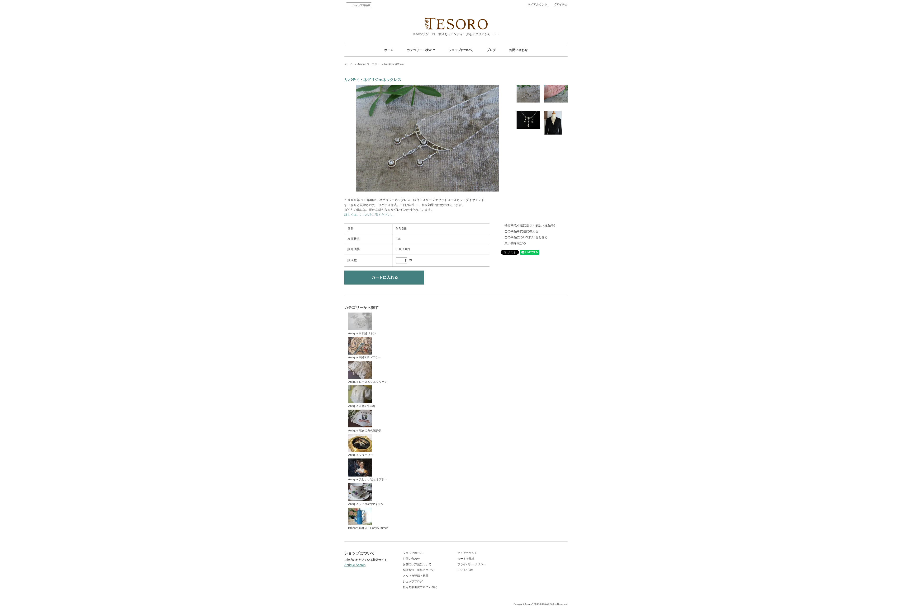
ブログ (491, 50)
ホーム (389, 50)
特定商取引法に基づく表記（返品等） (530, 225)
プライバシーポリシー (471, 564)
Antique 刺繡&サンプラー (364, 357)
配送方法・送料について (418, 570)
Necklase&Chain (394, 64)
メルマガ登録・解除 (415, 575)
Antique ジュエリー (368, 64)
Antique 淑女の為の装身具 (365, 430)
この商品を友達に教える (521, 231)
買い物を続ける (515, 243)
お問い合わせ (518, 50)
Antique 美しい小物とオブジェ (367, 479)
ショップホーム (413, 553)
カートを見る (466, 558)
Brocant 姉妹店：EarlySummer (368, 528)
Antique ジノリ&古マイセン (366, 504)
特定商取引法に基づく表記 (420, 587)
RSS (460, 570)
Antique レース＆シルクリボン (367, 382)
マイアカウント (537, 4)
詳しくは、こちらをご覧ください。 (369, 214)
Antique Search (355, 565)
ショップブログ (413, 581)
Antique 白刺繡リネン (362, 333)
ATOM (469, 570)
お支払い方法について (417, 564)
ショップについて (461, 50)
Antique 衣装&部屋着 (361, 406)
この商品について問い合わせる (526, 237)
